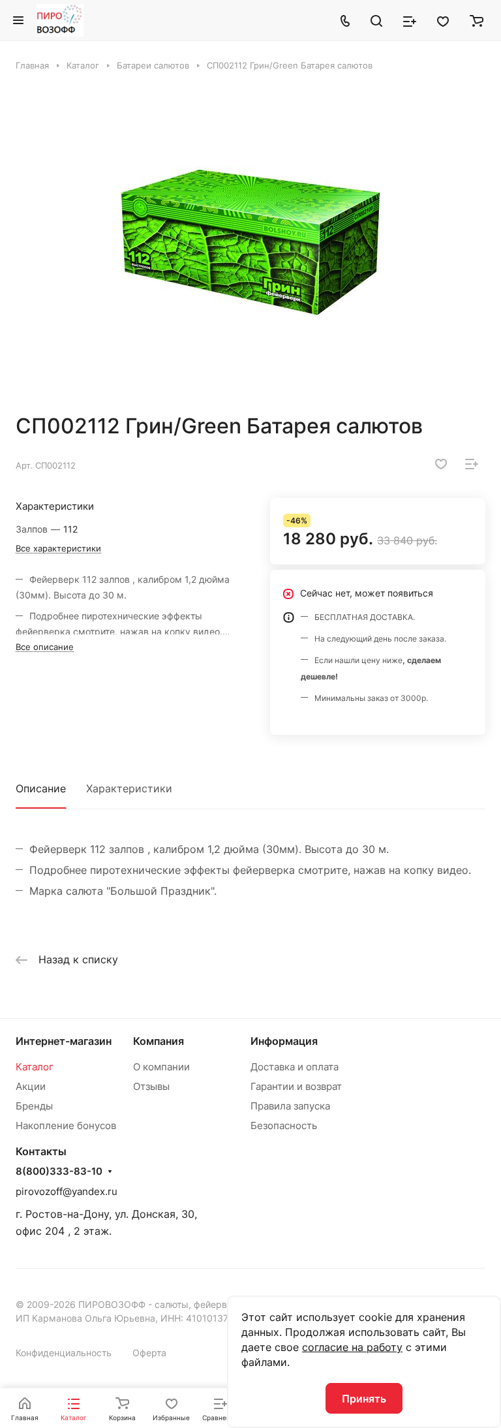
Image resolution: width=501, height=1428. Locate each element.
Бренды (34, 1106)
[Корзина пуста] (476, 20)
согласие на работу (352, 1347)
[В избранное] (441, 464)
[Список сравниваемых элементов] (409, 20)
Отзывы (151, 1086)
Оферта (149, 1352)
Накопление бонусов (66, 1125)
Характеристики (129, 788)
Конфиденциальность (64, 1352)
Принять (364, 1398)
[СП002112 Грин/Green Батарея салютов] (250, 242)
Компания (158, 1041)
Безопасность (283, 1125)
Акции (31, 1086)
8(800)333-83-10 (59, 1171)
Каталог (34, 1067)
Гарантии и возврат (296, 1086)
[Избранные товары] (443, 20)
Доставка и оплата (294, 1067)
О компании (161, 1067)
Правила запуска (290, 1106)
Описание (41, 788)
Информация (284, 1041)
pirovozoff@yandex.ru (66, 1191)
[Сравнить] (471, 464)
